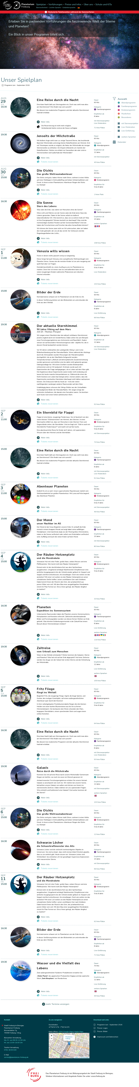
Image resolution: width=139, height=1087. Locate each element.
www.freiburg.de (98, 1076)
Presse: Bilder (102, 1031)
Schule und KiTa (103, 4)
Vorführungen (55, 4)
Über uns (88, 4)
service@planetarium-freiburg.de (16, 1057)
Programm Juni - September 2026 (17, 85)
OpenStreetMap (84, 1057)
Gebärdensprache (68, 7)
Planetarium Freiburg (68, 1037)
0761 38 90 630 (10, 1050)
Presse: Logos (102, 1028)
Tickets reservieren (49, 162)
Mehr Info (45, 122)
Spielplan (41, 4)
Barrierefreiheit (42, 7)
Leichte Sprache (55, 7)
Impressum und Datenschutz (107, 1037)
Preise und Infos (73, 4)
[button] (69, 1043)
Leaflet (76, 1057)
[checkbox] (127, 102)
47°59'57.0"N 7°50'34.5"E (59, 1027)
